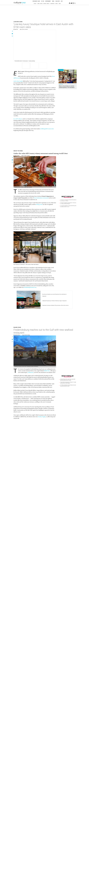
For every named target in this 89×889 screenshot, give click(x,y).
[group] (26, 66)
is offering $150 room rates (47, 128)
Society (35, 3)
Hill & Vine (47, 370)
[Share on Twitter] (12, 34)
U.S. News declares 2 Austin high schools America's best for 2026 (68, 386)
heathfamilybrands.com (30, 287)
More (60, 3)
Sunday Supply (42, 416)
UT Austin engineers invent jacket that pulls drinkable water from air (68, 206)
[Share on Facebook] (12, 31)
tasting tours (39, 204)
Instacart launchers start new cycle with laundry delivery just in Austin (67, 380)
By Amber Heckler (16, 155)
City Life (42, 1)
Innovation (52, 3)
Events (56, 3)
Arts (62, 1)
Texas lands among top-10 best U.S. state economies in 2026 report (68, 383)
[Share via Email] (12, 36)
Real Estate (58, 1)
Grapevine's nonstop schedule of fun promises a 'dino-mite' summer (55, 305)
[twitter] (71, 3)
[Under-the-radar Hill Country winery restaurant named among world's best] (35, 172)
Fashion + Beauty (46, 3)
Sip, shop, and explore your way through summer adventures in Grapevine (54, 295)
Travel (53, 1)
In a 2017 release (18, 119)
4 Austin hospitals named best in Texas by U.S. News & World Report (68, 203)
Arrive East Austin (18, 81)
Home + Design (40, 3)
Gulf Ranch (30, 372)
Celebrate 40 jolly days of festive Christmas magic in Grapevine (54, 300)
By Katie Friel (15, 29)
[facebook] (69, 3)
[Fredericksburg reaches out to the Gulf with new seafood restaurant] (35, 351)
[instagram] (73, 3)
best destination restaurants (41, 198)
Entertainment (48, 1)
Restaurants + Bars (36, 1)
